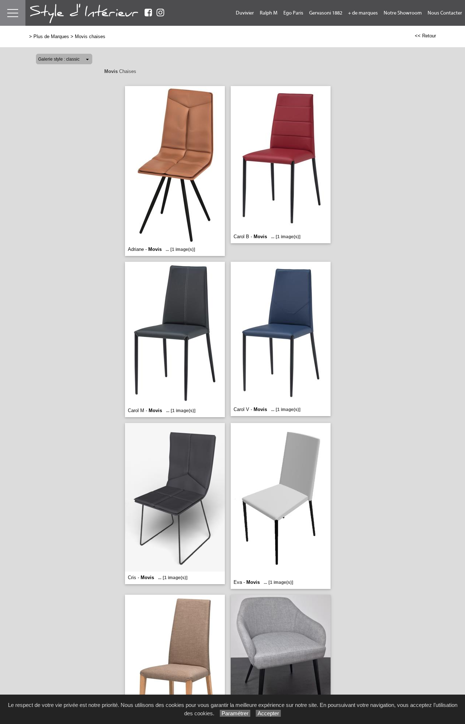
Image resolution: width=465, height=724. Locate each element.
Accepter (268, 713)
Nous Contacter (445, 13)
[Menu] (12, 13)
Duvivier (245, 13)
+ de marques (363, 13)
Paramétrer (235, 713)
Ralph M (269, 13)
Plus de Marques (51, 36)
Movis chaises (90, 36)
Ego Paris (293, 13)
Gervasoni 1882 (325, 13)
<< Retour (425, 35)
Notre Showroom (403, 13)
